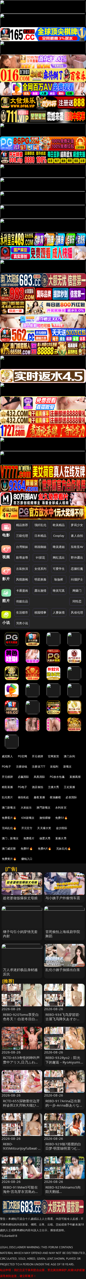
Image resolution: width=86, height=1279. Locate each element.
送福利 (54, 766)
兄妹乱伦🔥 (63, 848)
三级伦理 (22, 536)
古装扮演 (22, 569)
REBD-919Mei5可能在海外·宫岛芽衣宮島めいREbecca (21, 1191)
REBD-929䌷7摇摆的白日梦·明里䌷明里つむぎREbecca (63, 1148)
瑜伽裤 (58, 579)
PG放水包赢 (57, 777)
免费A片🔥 (45, 848)
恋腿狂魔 (77, 569)
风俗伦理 (77, 612)
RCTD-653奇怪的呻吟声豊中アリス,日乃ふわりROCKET (21, 1061)
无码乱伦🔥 (9, 828)
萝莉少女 (77, 525)
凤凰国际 (39, 777)
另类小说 (22, 623)
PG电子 (6, 766)
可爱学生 (59, 569)
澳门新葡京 (9, 807)
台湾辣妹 (22, 547)
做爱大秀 (45, 838)
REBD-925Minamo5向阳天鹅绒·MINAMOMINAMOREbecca (64, 1194)
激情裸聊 (45, 818)
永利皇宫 (61, 807)
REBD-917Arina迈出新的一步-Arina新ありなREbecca (63, 1105)
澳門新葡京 (43, 807)
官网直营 (53, 756)
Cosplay (58, 536)
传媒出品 (22, 601)
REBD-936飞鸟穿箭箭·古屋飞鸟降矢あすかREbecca (62, 1018)
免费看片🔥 (9, 818)
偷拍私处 (23, 797)
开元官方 (27, 828)
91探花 (40, 557)
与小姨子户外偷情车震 (62, 898)
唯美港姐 (59, 547)
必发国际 (71, 797)
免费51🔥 (61, 818)
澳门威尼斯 (9, 848)
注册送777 (38, 766)
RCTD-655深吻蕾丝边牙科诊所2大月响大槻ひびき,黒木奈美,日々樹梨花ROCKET (21, 1107)
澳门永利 (69, 756)
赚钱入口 (27, 859)
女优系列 (40, 569)
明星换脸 (40, 579)
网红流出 (59, 557)
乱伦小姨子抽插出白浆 (62, 969)
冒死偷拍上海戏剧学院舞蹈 (62, 933)
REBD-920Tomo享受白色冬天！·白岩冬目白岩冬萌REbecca (21, 1018)
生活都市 (22, 612)
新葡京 (67, 766)
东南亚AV (77, 547)
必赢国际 (23, 777)
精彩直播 (7, 787)
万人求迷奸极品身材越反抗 (20, 971)
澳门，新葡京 (10, 838)
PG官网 (22, 756)
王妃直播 (69, 787)
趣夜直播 (39, 797)
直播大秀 (61, 838)
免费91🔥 (27, 848)
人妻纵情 (59, 612)
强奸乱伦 (40, 525)
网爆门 (76, 590)
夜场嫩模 (55, 797)
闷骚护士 (77, 579)
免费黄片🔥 (9, 859)
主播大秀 (53, 787)
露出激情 (40, 590)
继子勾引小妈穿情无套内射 (20, 933)
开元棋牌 (37, 756)
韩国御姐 (40, 547)
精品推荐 (22, 525)
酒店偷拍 (37, 787)
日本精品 (40, 536)
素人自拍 (77, 536)
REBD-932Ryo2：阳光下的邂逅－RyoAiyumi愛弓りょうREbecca (62, 1061)
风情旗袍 (22, 579)
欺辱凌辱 (22, 557)
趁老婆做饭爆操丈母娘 (20, 898)
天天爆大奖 (44, 828)
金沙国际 (61, 828)
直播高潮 (75, 777)
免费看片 (29, 838)
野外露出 (77, 557)
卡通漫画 (22, 590)
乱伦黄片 (7, 797)
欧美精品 (59, 525)
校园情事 (40, 612)
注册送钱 (21, 766)
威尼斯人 (7, 756)
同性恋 (76, 601)
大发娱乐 (26, 807)
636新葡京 (28, 818)
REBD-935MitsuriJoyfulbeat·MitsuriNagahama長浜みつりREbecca (21, 1150)
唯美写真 (59, 590)
